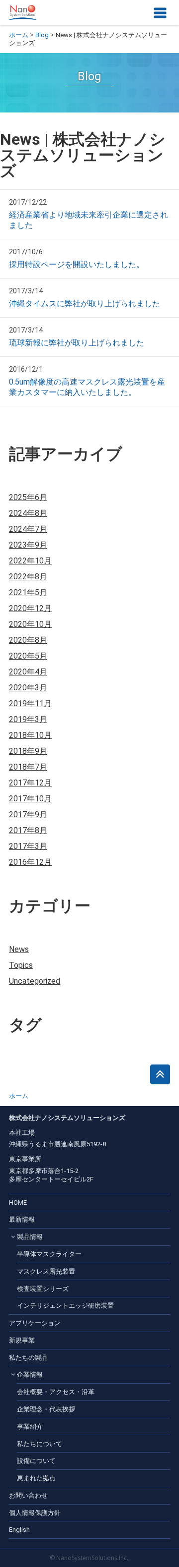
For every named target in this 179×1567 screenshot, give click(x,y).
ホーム (18, 35)
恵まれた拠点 (36, 1478)
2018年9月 (28, 751)
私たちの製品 (28, 1357)
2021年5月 (28, 592)
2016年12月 (30, 862)
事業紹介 (30, 1426)
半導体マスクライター (49, 1254)
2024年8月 (28, 513)
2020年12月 (30, 608)
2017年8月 (28, 830)
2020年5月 (28, 656)
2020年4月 (28, 671)
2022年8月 (28, 576)
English (19, 1529)
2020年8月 (28, 640)
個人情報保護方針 (35, 1512)
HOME (18, 1202)
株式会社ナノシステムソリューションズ (22, 12)
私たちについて (39, 1444)
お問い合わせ (28, 1495)
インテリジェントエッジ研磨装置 (65, 1305)
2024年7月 (28, 529)
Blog (42, 35)
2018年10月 (30, 735)
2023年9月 (28, 545)
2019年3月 (28, 719)
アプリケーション (35, 1323)
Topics (21, 965)
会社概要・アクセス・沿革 (55, 1392)
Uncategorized (34, 981)
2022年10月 (30, 560)
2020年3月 (28, 687)
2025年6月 (28, 497)
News (19, 949)
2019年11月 (30, 703)
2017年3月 (28, 846)
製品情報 (30, 1236)
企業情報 (30, 1374)
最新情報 (22, 1219)
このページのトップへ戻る (160, 1074)
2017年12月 (30, 782)
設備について (36, 1460)
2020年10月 (30, 624)
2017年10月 (30, 798)
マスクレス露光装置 (46, 1271)
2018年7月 (28, 767)
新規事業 (22, 1340)
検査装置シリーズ (43, 1288)
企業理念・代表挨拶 (46, 1409)
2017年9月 (28, 814)
